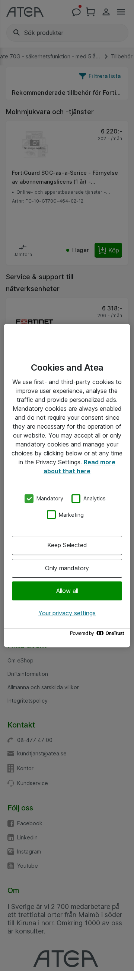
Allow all (67, 590)
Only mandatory (67, 568)
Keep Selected (67, 545)
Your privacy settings (67, 613)
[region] (67, 485)
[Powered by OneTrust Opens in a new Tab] (98, 635)
